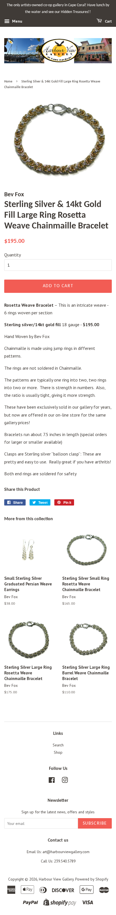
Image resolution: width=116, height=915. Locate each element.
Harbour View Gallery (56, 879)
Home (8, 81)
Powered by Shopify (91, 879)
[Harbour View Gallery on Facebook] (51, 781)
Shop (58, 752)
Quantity (12, 255)
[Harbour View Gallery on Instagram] (65, 781)
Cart (108, 21)
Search (58, 745)
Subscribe (95, 823)
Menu (16, 21)
